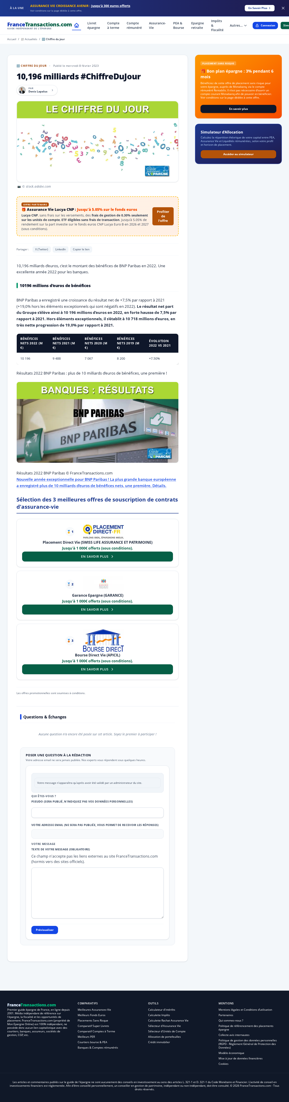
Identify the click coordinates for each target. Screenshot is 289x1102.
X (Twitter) (41, 249)
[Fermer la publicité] (283, 8)
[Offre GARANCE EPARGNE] (103, 584)
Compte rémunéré (134, 25)
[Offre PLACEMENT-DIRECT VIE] (103, 532)
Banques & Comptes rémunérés (98, 1047)
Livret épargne (93, 25)
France (39, 25)
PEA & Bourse (178, 25)
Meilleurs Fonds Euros (91, 1015)
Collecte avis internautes (234, 1035)
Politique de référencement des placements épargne (246, 1027)
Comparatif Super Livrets (93, 1026)
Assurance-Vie (157, 25)
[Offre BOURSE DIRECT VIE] (103, 640)
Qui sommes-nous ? (231, 1020)
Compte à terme (113, 25)
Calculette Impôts (159, 1015)
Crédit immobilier (159, 1042)
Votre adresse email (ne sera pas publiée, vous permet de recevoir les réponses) (95, 825)
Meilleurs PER (86, 1037)
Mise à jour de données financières (241, 1058)
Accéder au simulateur (238, 154)
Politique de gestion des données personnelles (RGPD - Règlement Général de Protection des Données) (248, 1043)
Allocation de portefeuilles (164, 1037)
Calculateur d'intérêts (161, 1010)
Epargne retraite (197, 25)
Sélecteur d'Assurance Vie (164, 1026)
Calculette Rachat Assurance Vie (168, 1020)
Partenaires (226, 1015)
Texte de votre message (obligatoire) (60, 849)
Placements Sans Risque (93, 1020)
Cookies (223, 1064)
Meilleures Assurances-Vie (94, 1010)
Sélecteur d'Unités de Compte (167, 1031)
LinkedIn (60, 249)
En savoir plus (238, 109)
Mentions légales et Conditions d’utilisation (245, 1010)
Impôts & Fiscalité (217, 25)
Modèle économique (231, 1053)
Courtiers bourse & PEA (92, 1042)
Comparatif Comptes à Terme (96, 1031)
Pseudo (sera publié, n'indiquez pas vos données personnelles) (82, 801)
